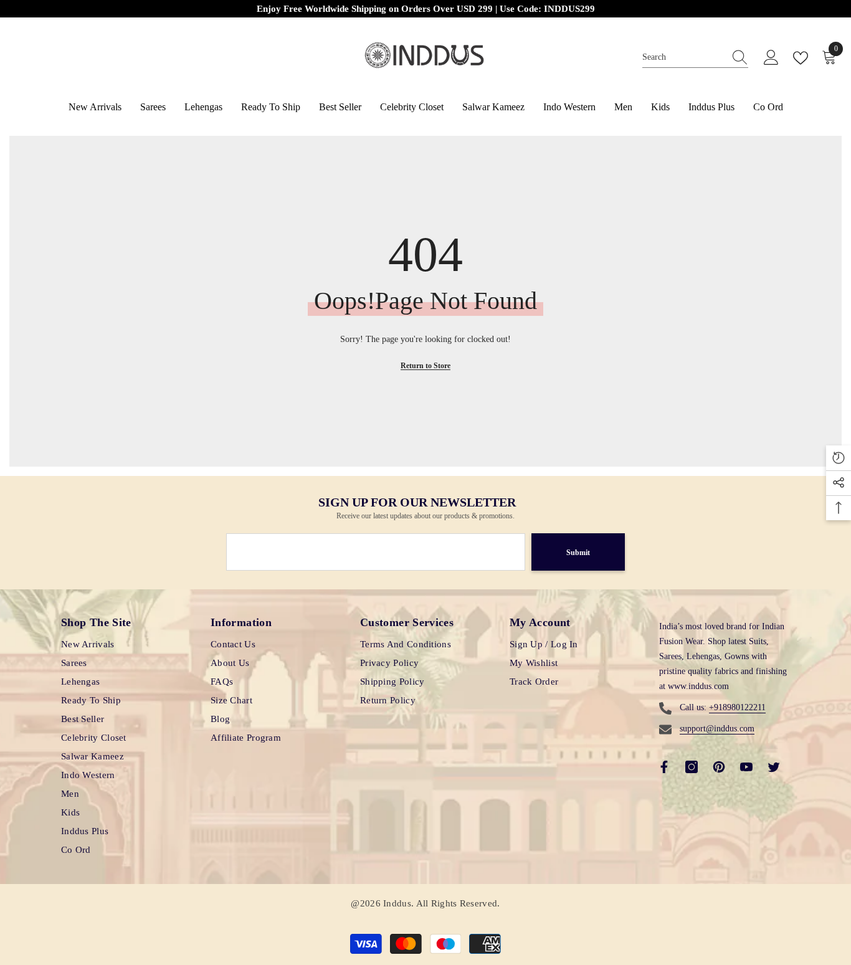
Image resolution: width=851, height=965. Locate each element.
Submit (578, 552)
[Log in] (771, 57)
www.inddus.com (698, 686)
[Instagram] (691, 767)
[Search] (695, 58)
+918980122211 (737, 707)
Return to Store (425, 365)
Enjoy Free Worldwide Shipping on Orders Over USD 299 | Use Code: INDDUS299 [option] (426, 9)
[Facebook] (664, 767)
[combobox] (683, 57)
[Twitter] (774, 767)
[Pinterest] (719, 767)
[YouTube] (746, 767)
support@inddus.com (717, 728)
